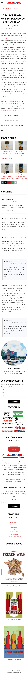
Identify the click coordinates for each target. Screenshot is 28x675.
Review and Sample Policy (14, 536)
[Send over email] (12, 182)
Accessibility (14, 534)
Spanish (16, 8)
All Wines (9, 8)
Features (14, 527)
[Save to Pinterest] (9, 182)
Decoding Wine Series (8, 38)
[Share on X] (5, 182)
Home (3, 8)
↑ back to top (14, 449)
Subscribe (14, 401)
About (14, 529)
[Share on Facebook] (2, 182)
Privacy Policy (14, 531)
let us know (13, 481)
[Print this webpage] (15, 182)
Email (3, 393)
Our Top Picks (14, 525)
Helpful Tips (14, 522)
